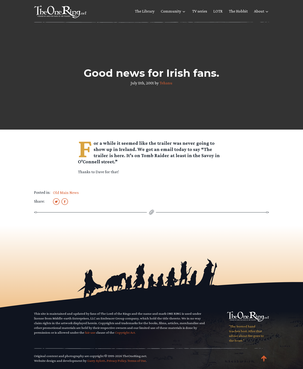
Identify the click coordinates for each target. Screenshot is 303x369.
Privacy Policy (116, 361)
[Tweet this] (56, 201)
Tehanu (166, 83)
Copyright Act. (125, 332)
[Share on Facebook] (64, 201)
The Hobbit (238, 11)
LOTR (218, 11)
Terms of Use (136, 361)
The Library (145, 11)
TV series (199, 11)
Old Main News (66, 192)
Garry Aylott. (96, 361)
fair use (90, 332)
